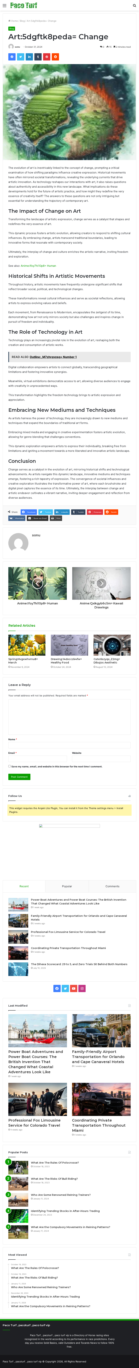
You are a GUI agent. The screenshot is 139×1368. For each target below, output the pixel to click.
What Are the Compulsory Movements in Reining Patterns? (70, 1227)
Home (14, 20)
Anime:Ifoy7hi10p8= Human (38, 265)
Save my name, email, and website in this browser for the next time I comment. (56, 766)
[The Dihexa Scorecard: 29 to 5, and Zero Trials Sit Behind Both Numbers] (18, 969)
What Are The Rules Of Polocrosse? (55, 1162)
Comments (112, 886)
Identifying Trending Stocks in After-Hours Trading (65, 1211)
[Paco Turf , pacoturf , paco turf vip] (23, 5)
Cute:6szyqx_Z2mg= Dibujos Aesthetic (107, 660)
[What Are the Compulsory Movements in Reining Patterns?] (18, 1232)
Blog (22, 20)
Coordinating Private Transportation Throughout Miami (68, 948)
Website (76, 752)
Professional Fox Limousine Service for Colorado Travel (68, 932)
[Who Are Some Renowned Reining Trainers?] (18, 1200)
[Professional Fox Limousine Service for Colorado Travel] (18, 937)
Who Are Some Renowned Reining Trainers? (61, 1195)
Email (12, 752)
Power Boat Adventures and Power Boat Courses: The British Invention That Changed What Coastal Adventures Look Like (35, 1061)
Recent (24, 886)
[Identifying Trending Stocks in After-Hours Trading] (18, 1216)
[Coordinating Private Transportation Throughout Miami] (18, 953)
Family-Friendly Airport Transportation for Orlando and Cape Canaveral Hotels (98, 1056)
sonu (17, 46)
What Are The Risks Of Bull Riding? (54, 1178)
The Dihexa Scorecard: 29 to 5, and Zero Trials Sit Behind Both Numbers (79, 964)
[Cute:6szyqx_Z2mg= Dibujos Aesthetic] (112, 645)
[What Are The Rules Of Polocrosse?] (18, 1167)
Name (12, 739)
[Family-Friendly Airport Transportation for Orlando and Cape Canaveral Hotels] (18, 921)
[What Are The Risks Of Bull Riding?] (18, 1184)
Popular (67, 886)
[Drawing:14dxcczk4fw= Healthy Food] (69, 645)
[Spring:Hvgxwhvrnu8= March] (26, 645)
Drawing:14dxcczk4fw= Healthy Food (66, 660)
